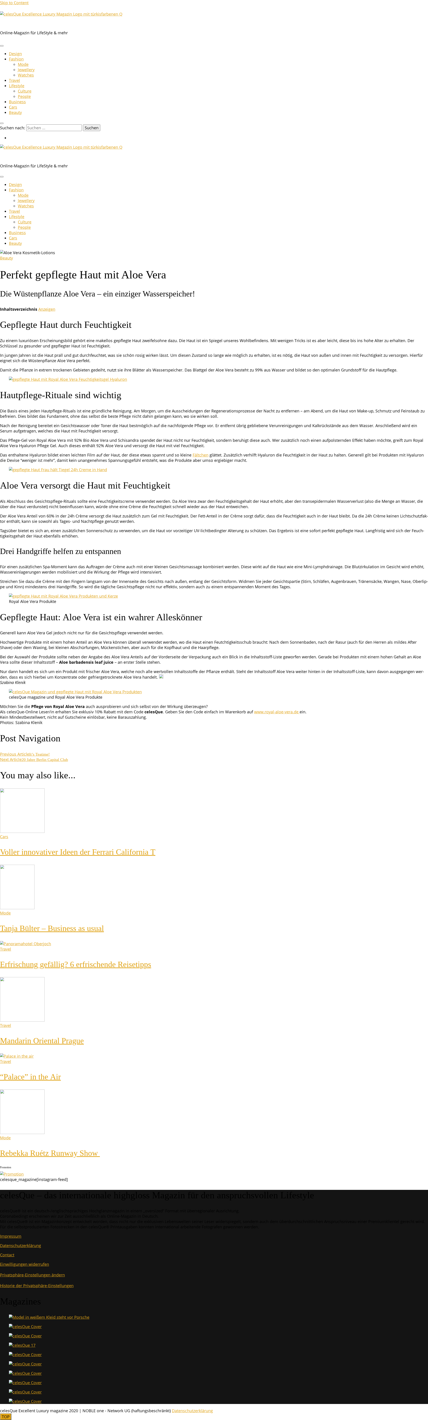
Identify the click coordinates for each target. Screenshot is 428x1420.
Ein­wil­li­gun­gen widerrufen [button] (24, 1264)
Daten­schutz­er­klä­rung (20, 1245)
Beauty (6, 258)
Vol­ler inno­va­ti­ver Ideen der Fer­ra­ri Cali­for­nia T (77, 852)
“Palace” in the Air (30, 1076)
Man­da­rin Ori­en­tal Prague (42, 1040)
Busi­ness (17, 101)
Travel (5, 949)
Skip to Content (14, 2)
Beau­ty (15, 112)
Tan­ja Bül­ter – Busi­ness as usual (52, 928)
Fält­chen (200, 455)
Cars (13, 107)
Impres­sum (10, 1236)
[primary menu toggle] (2, 46)
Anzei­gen (46, 309)
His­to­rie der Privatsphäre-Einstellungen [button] (37, 1285)
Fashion (16, 59)
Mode (23, 64)
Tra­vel (14, 80)
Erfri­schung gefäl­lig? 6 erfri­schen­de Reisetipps (75, 964)
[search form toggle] (2, 123)
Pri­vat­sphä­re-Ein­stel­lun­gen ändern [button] (32, 1275)
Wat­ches (26, 75)
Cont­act (7, 1255)
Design (15, 53)
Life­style (16, 85)
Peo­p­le (24, 96)
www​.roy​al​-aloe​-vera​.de (277, 711)
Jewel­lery (26, 69)
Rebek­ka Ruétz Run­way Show (50, 1153)
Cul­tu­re (24, 91)
